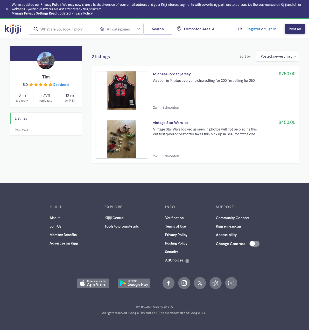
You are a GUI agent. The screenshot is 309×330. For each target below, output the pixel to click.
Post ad (295, 28)
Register (253, 28)
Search (158, 28)
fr (240, 28)
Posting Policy (176, 243)
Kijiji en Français (229, 226)
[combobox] (62, 29)
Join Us (55, 226)
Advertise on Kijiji (63, 243)
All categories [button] (118, 29)
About (54, 217)
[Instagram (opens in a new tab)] (184, 283)
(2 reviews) (61, 85)
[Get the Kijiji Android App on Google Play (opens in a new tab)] (134, 283)
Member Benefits (63, 234)
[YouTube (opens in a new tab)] (231, 283)
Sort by (245, 56)
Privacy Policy (176, 234)
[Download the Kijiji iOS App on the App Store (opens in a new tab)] (93, 283)
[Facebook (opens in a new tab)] (168, 283)
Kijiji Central (114, 217)
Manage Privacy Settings (30, 13)
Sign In (270, 28)
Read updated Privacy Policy (71, 13)
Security (171, 251)
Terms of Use (175, 226)
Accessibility (226, 234)
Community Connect (232, 217)
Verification (174, 217)
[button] (195, 90)
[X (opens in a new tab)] (200, 283)
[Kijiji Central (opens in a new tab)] (216, 283)
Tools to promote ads (122, 226)
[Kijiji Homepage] (13, 29)
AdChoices (174, 260)
